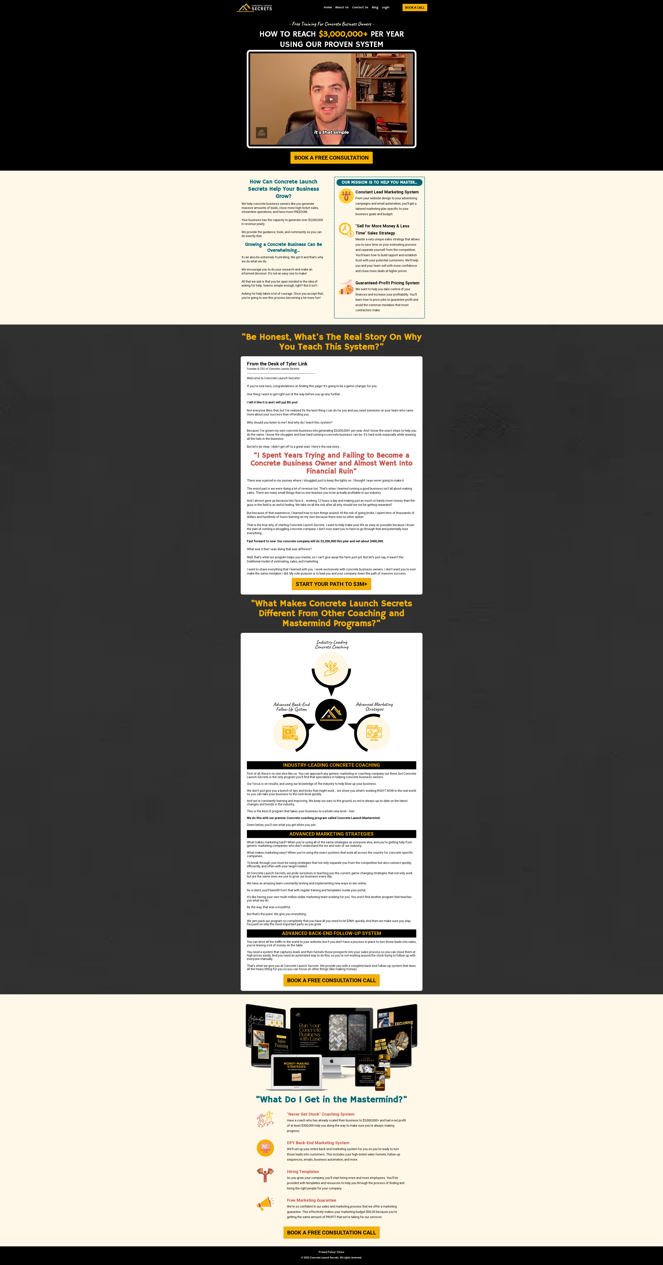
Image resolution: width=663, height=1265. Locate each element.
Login (385, 7)
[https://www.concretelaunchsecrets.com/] (254, 7)
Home (328, 7)
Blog (375, 7)
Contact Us (360, 7)
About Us (342, 7)
